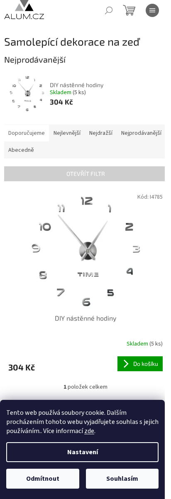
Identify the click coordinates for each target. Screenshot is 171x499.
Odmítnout (42, 478)
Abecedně (21, 150)
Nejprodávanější (141, 133)
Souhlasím (122, 478)
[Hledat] (108, 10)
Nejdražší (100, 133)
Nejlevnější (67, 133)
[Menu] (152, 10)
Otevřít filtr (85, 173)
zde (89, 431)
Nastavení (82, 452)
